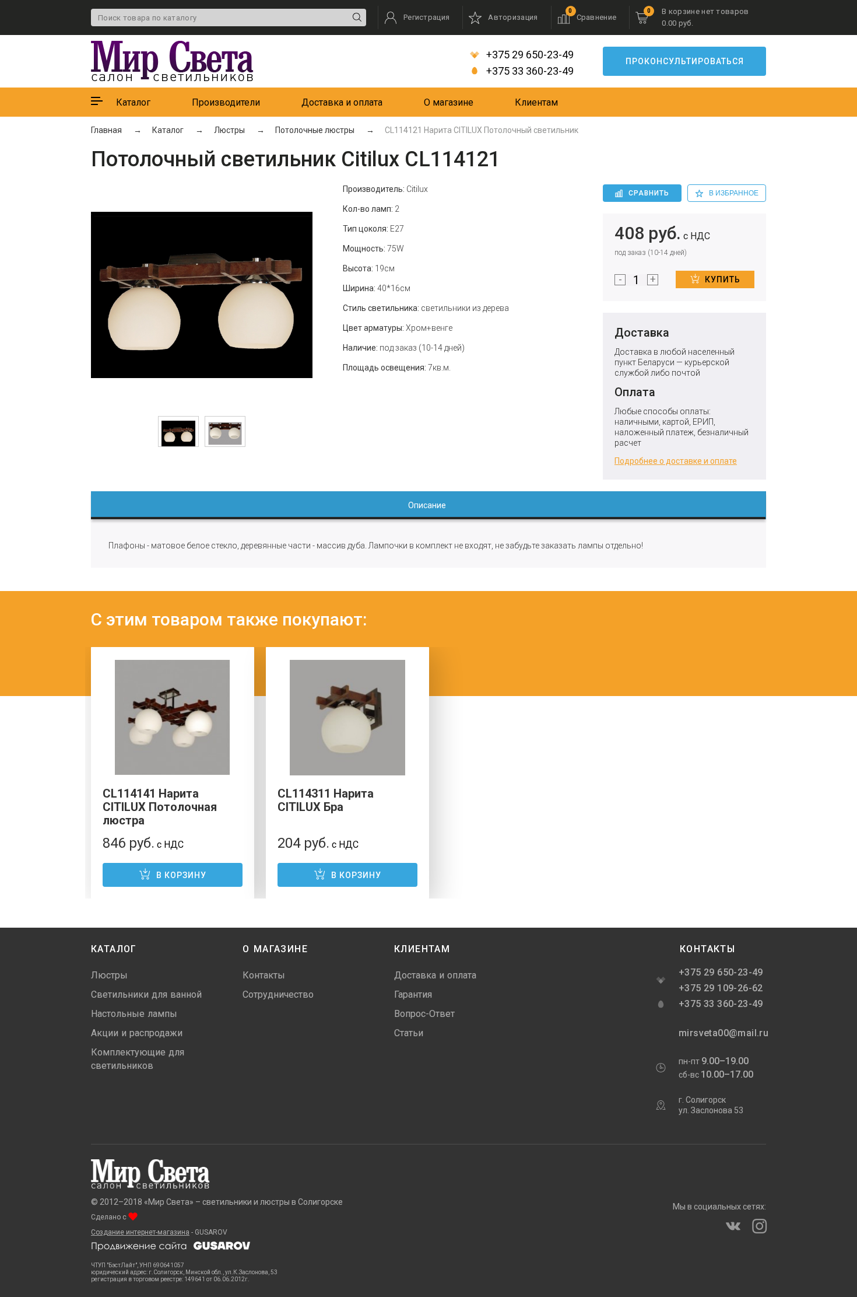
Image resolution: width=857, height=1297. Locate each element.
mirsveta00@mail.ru (722, 1033)
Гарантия (413, 994)
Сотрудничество (278, 994)
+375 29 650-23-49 (529, 55)
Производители (226, 102)
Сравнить (648, 193)
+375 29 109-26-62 (721, 988)
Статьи (408, 1033)
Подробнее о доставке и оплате (675, 461)
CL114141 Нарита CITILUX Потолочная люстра (160, 806)
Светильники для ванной (146, 994)
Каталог (133, 102)
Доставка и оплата (341, 102)
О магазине (448, 102)
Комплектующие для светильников (137, 1059)
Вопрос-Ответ (424, 1013)
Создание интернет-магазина (140, 1232)
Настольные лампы (134, 1013)
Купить (722, 279)
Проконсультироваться (685, 61)
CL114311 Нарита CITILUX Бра (326, 800)
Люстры (109, 975)
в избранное (733, 193)
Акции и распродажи (136, 1033)
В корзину (181, 875)
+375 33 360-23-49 (529, 71)
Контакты (264, 975)
